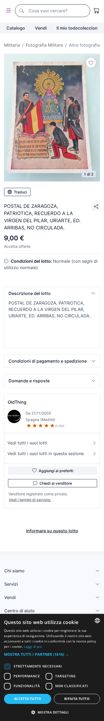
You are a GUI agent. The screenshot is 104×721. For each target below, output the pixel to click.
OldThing (17, 402)
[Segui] (91, 62)
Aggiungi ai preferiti (56, 470)
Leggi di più (33, 646)
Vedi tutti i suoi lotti (27, 442)
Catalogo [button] (15, 28)
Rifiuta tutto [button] (77, 698)
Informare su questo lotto (52, 530)
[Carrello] (96, 10)
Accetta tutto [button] (27, 698)
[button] (52, 293)
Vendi (41, 28)
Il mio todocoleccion (77, 28)
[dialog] (52, 667)
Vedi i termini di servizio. (30, 499)
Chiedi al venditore (55, 483)
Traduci (20, 192)
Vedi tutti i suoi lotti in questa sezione (45, 453)
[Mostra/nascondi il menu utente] (7, 11)
